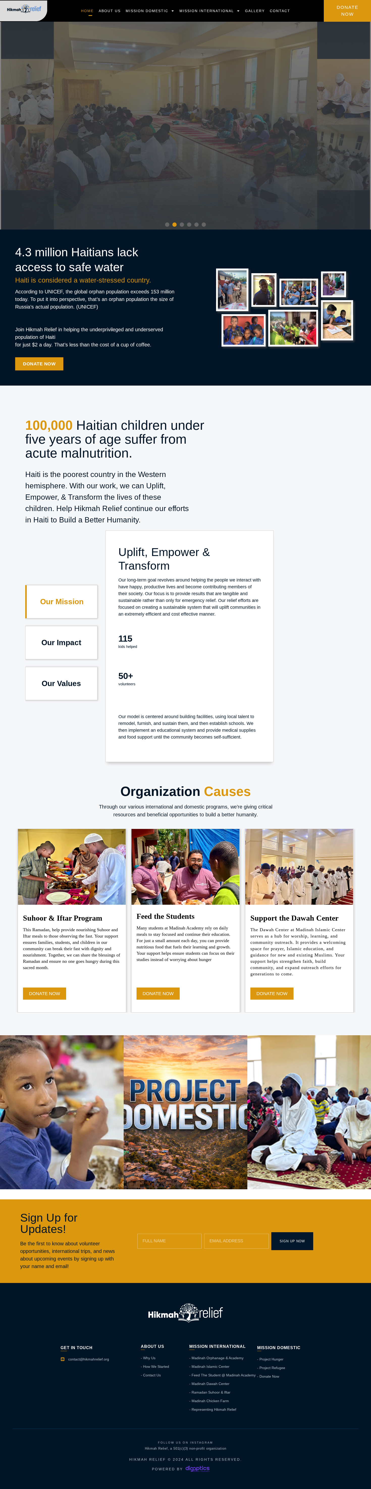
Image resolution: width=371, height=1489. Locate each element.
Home (87, 11)
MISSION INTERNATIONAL (206, 11)
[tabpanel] (189, 646)
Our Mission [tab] (62, 601)
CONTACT (280, 11)
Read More (61, 1175)
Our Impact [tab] (61, 642)
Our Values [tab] (61, 683)
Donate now (44, 993)
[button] (167, 224)
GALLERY (255, 11)
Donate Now (158, 993)
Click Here (185, 210)
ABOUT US (110, 11)
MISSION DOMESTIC (147, 11)
